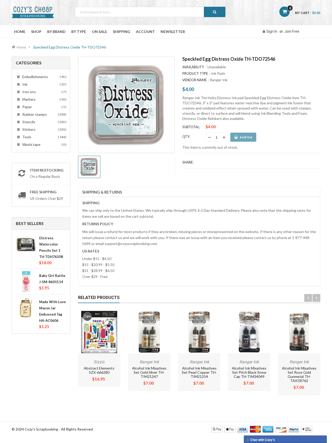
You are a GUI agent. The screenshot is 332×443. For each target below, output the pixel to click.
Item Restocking (47, 170)
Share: (187, 162)
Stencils (43, 122)
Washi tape (43, 144)
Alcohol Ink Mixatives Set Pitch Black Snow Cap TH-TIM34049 (249, 372)
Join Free (291, 31)
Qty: (186, 136)
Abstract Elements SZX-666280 (99, 370)
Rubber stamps (43, 114)
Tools (43, 137)
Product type (195, 73)
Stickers (43, 129)
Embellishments (43, 76)
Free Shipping (43, 192)
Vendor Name (194, 80)
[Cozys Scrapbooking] (261, 429)
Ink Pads (218, 73)
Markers (43, 99)
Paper (43, 107)
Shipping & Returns (102, 192)
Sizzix (99, 361)
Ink (43, 84)
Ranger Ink (218, 80)
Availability (193, 67)
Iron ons (43, 92)
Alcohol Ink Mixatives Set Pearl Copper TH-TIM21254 (199, 372)
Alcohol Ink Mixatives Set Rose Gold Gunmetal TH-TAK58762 (299, 374)
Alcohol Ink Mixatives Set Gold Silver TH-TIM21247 (149, 372)
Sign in (271, 31)
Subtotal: (191, 127)
